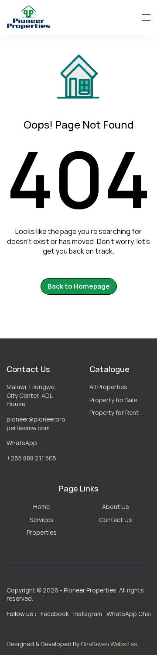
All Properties (108, 387)
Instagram (87, 614)
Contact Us (115, 520)
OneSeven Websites (109, 644)
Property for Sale (113, 400)
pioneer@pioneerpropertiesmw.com (36, 423)
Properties (42, 532)
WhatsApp (22, 443)
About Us (115, 506)
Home (41, 506)
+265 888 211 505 (31, 458)
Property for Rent (114, 412)
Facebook (55, 614)
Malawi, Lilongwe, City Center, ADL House (32, 395)
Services (42, 520)
